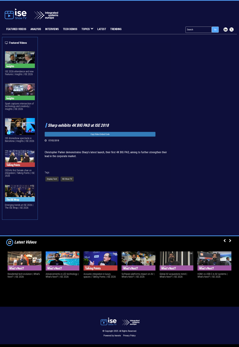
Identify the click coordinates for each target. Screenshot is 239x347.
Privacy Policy (129, 335)
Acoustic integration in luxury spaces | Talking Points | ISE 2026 (100, 275)
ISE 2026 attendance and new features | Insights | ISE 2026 (19, 73)
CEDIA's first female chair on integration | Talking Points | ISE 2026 (20, 173)
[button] (224, 241)
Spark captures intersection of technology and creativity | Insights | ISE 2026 (19, 106)
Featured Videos (16, 29)
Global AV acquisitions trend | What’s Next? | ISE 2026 (173, 275)
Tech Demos (70, 29)
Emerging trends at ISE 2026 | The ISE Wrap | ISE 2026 (19, 206)
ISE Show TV (67, 179)
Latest (101, 29)
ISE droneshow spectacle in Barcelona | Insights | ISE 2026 (19, 139)
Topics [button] (85, 29)
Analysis (35, 29)
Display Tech (52, 179)
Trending (115, 29)
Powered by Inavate (112, 335)
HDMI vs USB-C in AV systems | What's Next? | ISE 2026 (213, 275)
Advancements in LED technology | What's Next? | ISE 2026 (62, 275)
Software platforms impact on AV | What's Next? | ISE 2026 (138, 275)
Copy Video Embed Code (100, 134)
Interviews (52, 29)
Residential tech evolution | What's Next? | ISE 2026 (24, 275)
